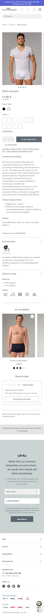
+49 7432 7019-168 (13, 573)
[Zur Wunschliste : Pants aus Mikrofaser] (32, 316)
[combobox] (23, 16)
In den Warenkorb (29, 139)
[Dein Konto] (28, 9)
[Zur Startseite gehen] (9, 9)
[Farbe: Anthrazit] (17, 368)
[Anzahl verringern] (4, 139)
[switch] (39, 610)
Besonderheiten (8, 241)
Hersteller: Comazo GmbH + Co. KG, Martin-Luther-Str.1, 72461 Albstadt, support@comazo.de (20, 150)
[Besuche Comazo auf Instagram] (8, 586)
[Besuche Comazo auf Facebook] (3, 586)
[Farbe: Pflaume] (20, 368)
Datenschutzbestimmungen (13, 510)
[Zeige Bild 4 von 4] (25, 87)
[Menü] (40, 9)
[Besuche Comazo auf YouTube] (13, 586)
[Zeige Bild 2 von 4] (20, 87)
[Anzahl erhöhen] (12, 139)
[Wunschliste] (22, 9)
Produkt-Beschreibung (11, 156)
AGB (10, 512)
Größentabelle (7, 131)
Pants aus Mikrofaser (18, 361)
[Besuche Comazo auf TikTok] (18, 586)
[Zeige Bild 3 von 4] (23, 87)
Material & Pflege (9, 274)
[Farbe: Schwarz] (14, 368)
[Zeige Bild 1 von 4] (18, 87)
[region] (22, 341)
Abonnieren (22, 519)
